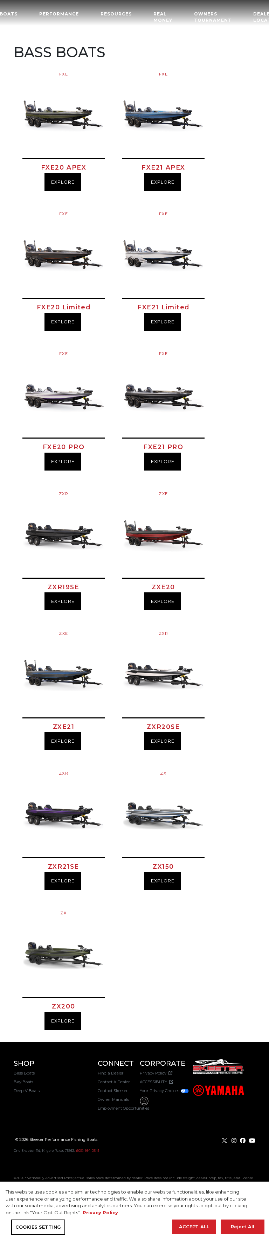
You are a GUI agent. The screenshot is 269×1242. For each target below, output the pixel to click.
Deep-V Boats (27, 1090)
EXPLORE (63, 182)
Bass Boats (24, 1073)
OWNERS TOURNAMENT (213, 17)
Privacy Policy (154, 1073)
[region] (134, 1212)
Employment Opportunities (123, 1108)
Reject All (242, 1226)
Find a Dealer (111, 1073)
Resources (116, 14)
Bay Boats (23, 1081)
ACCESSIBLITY (154, 1081)
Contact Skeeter (113, 1090)
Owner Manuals (113, 1099)
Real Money (162, 17)
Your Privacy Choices (160, 1090)
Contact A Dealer (114, 1081)
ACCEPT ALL (194, 1226)
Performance (59, 14)
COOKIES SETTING (38, 1227)
